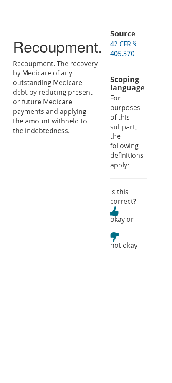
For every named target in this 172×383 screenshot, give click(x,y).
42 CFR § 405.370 (123, 48)
